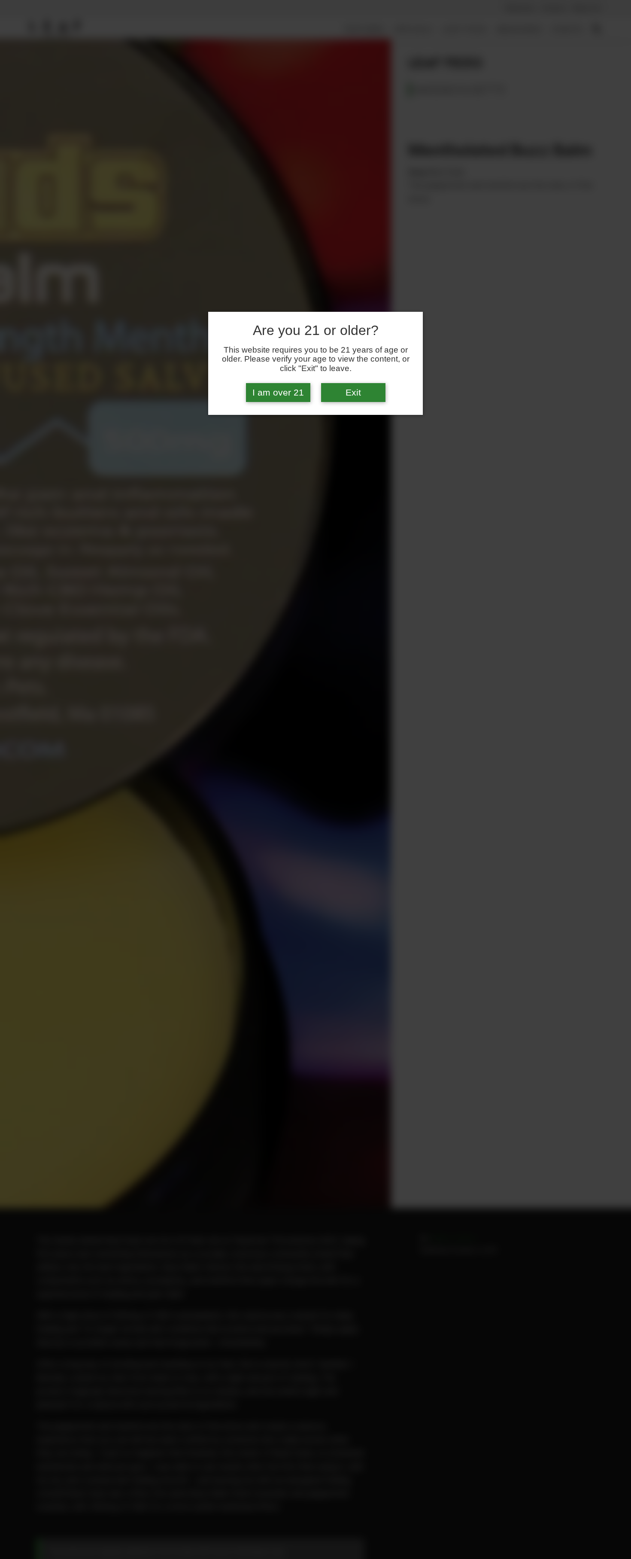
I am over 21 (278, 392)
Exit (353, 392)
